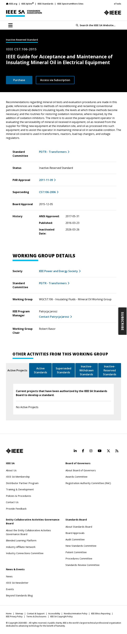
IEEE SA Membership (18, 476)
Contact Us (12, 502)
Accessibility (54, 613)
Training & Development (20, 489)
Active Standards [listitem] (40, 370)
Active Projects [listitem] (17, 370)
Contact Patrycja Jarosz (54, 316)
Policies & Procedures (18, 495)
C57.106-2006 (47, 192)
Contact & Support (35, 613)
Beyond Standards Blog (19, 595)
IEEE (27, 3)
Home (9, 613)
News (9, 576)
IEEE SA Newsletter (17, 582)
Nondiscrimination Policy (75, 613)
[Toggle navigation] (10, 25)
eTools (117, 3)
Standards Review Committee (82, 565)
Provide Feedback (16, 508)
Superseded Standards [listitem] (63, 370)
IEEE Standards (45, 3)
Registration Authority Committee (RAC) (88, 483)
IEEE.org (13, 3)
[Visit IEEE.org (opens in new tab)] (14, 450)
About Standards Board (78, 526)
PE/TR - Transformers (53, 152)
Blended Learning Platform (21, 540)
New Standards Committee (80, 545)
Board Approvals (75, 533)
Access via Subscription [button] (55, 80)
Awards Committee (76, 476)
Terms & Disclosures (36, 616)
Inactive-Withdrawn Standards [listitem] (86, 370)
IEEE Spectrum (64, 3)
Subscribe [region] (122, 321)
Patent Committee (76, 552)
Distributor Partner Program (22, 483)
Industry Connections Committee (24, 553)
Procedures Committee (78, 558)
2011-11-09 (46, 180)
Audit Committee (75, 539)
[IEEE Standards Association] (24, 13)
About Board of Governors (80, 470)
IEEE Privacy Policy (14, 616)
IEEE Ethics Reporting (100, 613)
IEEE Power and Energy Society (58, 271)
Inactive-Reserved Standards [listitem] (109, 370)
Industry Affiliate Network (20, 546)
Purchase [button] (19, 80)
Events (10, 589)
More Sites (77, 3)
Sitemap (19, 613)
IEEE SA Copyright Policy (61, 616)
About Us (11, 470)
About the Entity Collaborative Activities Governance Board (28, 532)
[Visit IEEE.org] (112, 12)
